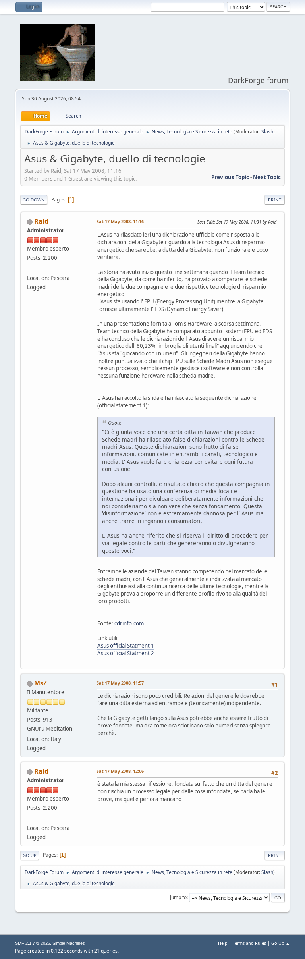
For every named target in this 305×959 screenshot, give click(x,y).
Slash (267, 131)
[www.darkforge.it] (30, 268)
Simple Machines (68, 943)
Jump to (178, 897)
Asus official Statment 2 (125, 653)
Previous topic (230, 177)
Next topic (267, 177)
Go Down (34, 200)
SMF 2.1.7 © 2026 (32, 943)
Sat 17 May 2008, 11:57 (120, 683)
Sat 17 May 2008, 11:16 (120, 221)
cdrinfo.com (129, 623)
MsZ (40, 683)
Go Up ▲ (280, 943)
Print (274, 200)
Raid (41, 221)
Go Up (30, 855)
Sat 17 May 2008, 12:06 (120, 771)
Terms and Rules (249, 943)
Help (223, 943)
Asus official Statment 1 (125, 645)
